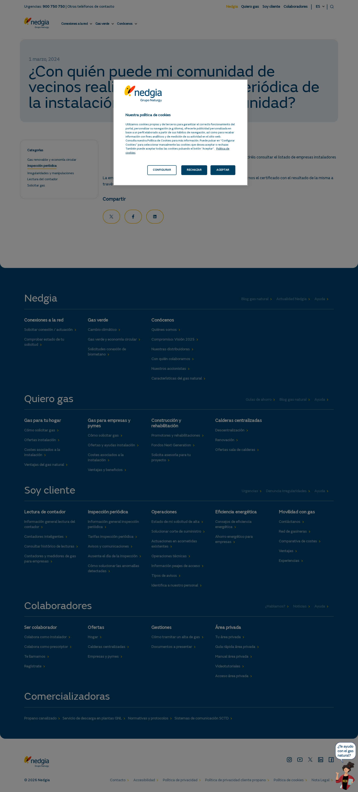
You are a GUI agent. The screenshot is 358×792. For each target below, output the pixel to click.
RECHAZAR (194, 170)
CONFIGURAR (162, 170)
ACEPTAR (222, 170)
